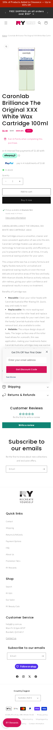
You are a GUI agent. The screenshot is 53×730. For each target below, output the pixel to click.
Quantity (5, 175)
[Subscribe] (43, 469)
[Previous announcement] (5, 12)
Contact (9, 521)
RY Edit (9, 593)
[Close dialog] (46, 351)
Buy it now (26, 200)
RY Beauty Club (13, 606)
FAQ (7, 548)
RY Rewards (11, 567)
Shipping (10, 528)
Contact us (11, 638)
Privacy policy (42, 715)
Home (4, 35)
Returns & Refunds (14, 534)
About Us (10, 554)
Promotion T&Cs (13, 561)
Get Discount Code (26, 369)
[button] (6, 23)
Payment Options (13, 541)
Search (9, 586)
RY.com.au (15, 715)
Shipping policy (42, 719)
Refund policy (28, 719)
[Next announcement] (47, 12)
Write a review (26, 425)
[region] (26, 3)
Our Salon (10, 599)
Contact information (36, 724)
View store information (15, 217)
